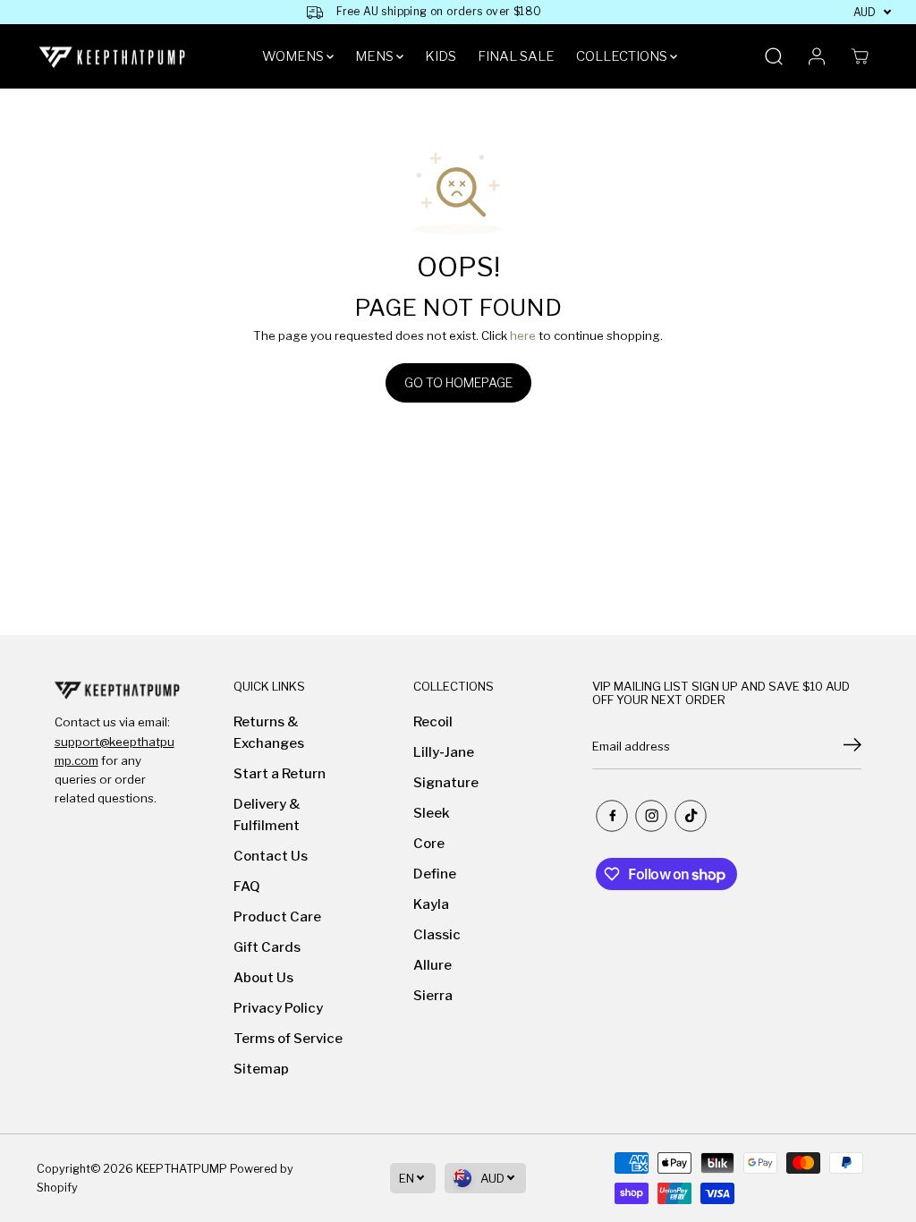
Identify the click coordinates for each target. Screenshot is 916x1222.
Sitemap (261, 1069)
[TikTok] (690, 816)
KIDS (440, 56)
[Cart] (859, 56)
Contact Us (270, 856)
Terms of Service (288, 1039)
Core (429, 844)
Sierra (433, 996)
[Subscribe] (852, 747)
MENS (375, 56)
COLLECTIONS (623, 56)
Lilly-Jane (443, 752)
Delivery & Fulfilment (267, 815)
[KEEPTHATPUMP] (113, 57)
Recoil (433, 722)
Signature (446, 783)
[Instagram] (651, 816)
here (523, 335)
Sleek (431, 813)
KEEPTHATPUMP (181, 1168)
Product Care (277, 917)
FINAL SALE (516, 56)
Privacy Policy (278, 1008)
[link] (117, 690)
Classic (437, 935)
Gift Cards (267, 947)
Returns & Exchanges (268, 732)
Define (434, 874)
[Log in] (816, 56)
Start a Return (279, 774)
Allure (432, 965)
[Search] (773, 56)
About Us (263, 978)
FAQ (246, 886)
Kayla (431, 904)
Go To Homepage (458, 382)
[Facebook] (612, 816)
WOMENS (294, 56)
